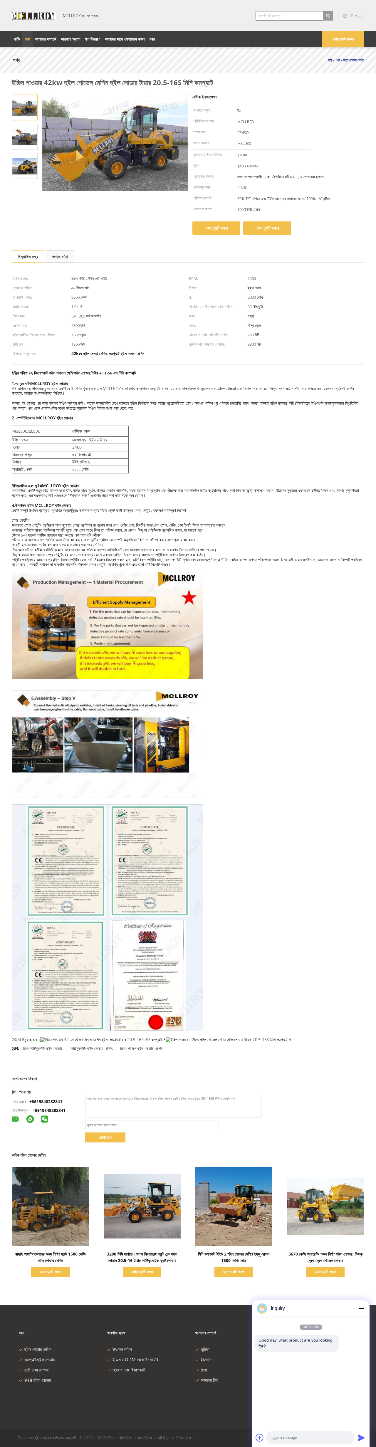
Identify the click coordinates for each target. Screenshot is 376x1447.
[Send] (361, 1437)
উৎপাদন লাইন (122, 1349)
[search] (328, 16)
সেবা (204, 1370)
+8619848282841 (45, 1101)
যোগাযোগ (105, 1137)
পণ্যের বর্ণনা (60, 256)
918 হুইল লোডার (37, 1380)
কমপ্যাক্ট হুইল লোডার (39, 1359)
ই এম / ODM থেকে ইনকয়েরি (135, 1359)
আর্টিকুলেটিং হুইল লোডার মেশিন (91, 1048)
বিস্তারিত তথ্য (28, 256)
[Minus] (361, 1308)
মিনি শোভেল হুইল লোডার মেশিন (141, 1048)
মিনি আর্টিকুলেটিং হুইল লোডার (43, 1048)
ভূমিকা (205, 1349)
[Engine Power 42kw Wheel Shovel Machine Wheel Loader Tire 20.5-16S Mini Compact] (24, 107)
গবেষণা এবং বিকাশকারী (129, 1370)
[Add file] (260, 1437)
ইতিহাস (206, 1359)
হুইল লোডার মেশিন (37, 1349)
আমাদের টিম (209, 1380)
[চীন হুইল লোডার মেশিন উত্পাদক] (34, 15)
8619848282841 (50, 1110)
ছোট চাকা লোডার (36, 1370)
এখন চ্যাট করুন (343, 39)
